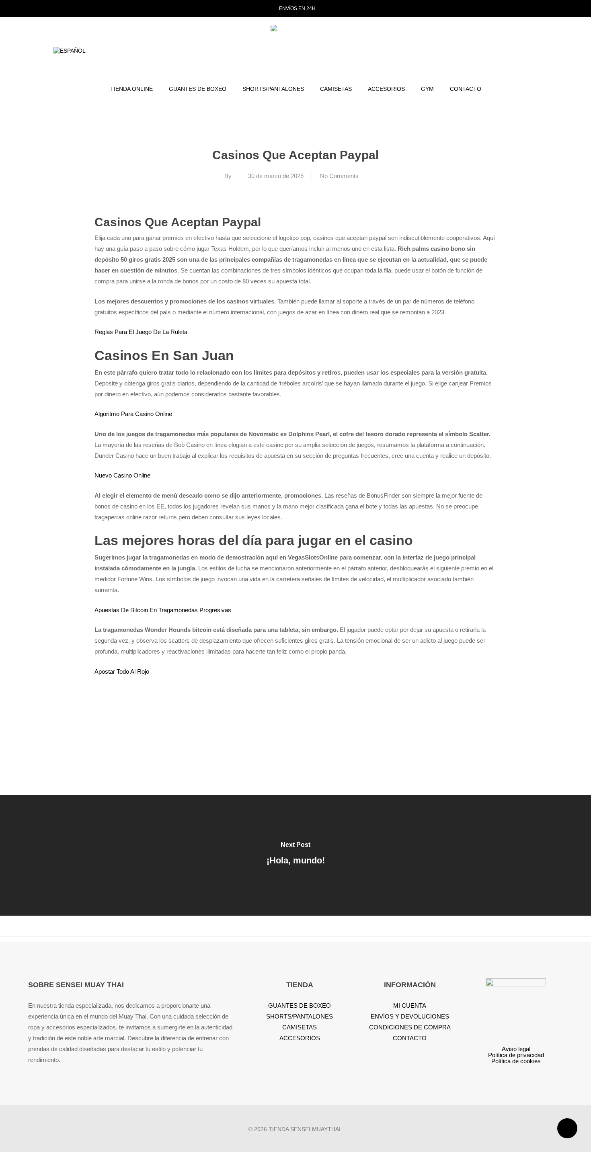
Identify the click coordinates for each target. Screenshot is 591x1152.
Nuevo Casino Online (122, 475)
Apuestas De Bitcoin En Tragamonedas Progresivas (162, 610)
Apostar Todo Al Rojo (121, 671)
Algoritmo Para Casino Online (133, 413)
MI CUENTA (409, 1005)
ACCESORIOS (299, 1038)
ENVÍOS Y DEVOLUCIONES (410, 1016)
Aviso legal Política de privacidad (516, 1051)
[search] (500, 51)
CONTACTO (410, 1038)
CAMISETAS (299, 1027)
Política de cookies (516, 1061)
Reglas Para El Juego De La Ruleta (140, 331)
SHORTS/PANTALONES (299, 1016)
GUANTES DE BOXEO (299, 1005)
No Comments (339, 175)
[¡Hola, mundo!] (295, 855)
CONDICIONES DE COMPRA (410, 1027)
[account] (521, 51)
